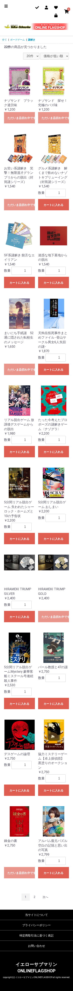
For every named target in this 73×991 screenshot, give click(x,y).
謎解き (31, 39)
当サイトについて (36, 914)
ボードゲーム (17, 39)
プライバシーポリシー (36, 925)
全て (4, 39)
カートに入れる (53, 204)
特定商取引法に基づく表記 (36, 935)
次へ (45, 897)
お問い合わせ (36, 945)
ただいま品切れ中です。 (21, 118)
